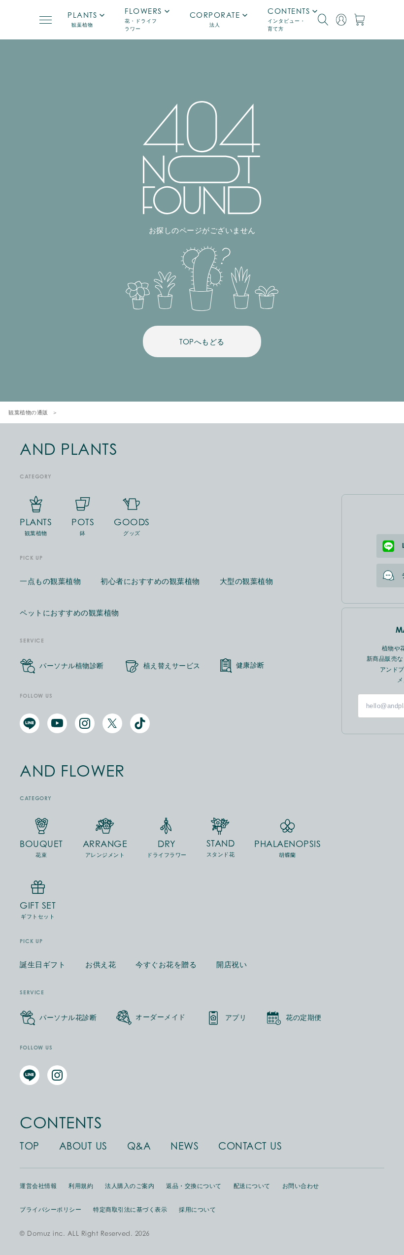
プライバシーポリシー (50, 1209)
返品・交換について (194, 1186)
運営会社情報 (38, 1186)
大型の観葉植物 (246, 581)
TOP (29, 1146)
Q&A (139, 1146)
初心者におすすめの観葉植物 (150, 581)
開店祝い (231, 964)
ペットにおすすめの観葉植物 (69, 613)
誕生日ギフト (43, 964)
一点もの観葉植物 (50, 581)
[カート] (359, 20)
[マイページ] (341, 20)
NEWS (184, 1146)
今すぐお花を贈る (166, 964)
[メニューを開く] (45, 20)
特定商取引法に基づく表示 (130, 1209)
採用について (197, 1209)
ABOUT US (83, 1146)
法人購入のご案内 (129, 1186)
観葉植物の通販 (28, 412)
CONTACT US (250, 1146)
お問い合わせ (300, 1186)
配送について (252, 1186)
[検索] (323, 20)
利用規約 (80, 1186)
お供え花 (100, 964)
